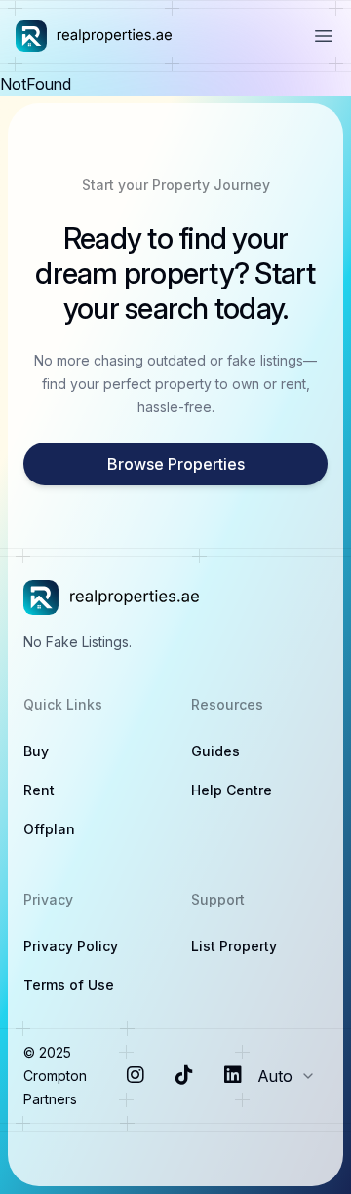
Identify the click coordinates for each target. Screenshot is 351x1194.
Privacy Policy (70, 946)
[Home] (94, 36)
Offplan (49, 829)
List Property (234, 946)
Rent (39, 790)
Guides (215, 751)
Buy (36, 751)
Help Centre (231, 790)
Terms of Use (68, 985)
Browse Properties (176, 464)
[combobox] (292, 1076)
